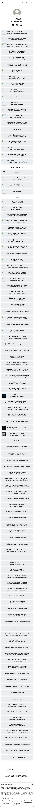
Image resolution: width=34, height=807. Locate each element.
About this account (14, 776)
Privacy (24, 775)
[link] (13, 25)
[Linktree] (2, 2)
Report (19, 775)
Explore (7, 776)
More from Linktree (24, 776)
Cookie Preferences (12, 775)
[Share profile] (31, 2)
